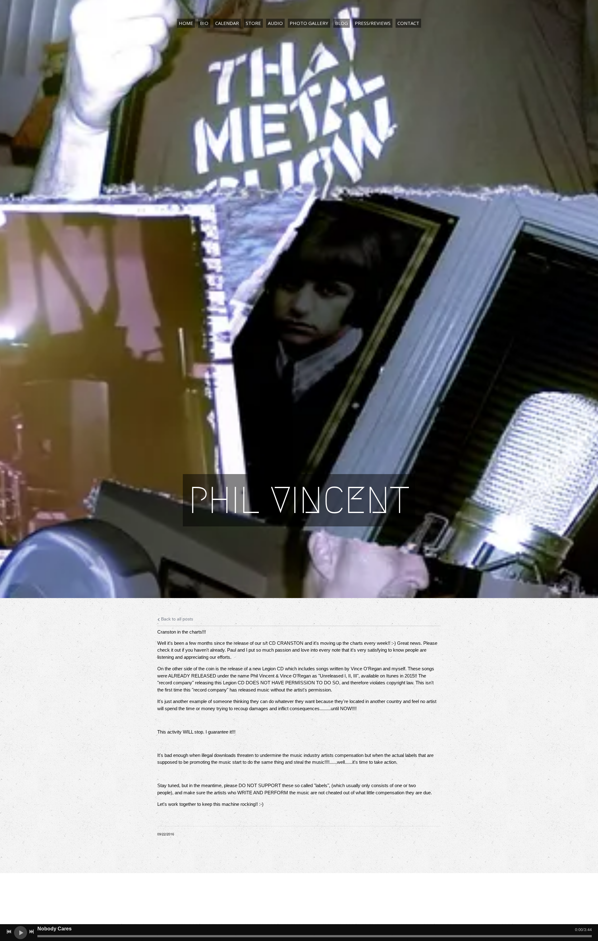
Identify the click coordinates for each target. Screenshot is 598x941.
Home (186, 23)
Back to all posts (176, 619)
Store (253, 23)
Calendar (227, 23)
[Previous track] (9, 931)
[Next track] (31, 931)
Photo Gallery (309, 23)
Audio (275, 23)
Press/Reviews (373, 23)
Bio (204, 23)
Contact (408, 23)
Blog (341, 23)
